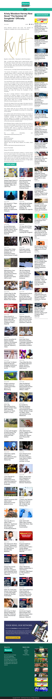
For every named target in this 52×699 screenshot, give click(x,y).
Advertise (26, 650)
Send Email (9, 139)
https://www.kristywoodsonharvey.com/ (23, 69)
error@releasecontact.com (24, 155)
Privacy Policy (26, 654)
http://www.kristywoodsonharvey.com (16, 145)
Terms (26, 653)
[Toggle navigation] (25, 9)
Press (26, 649)
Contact (26, 652)
